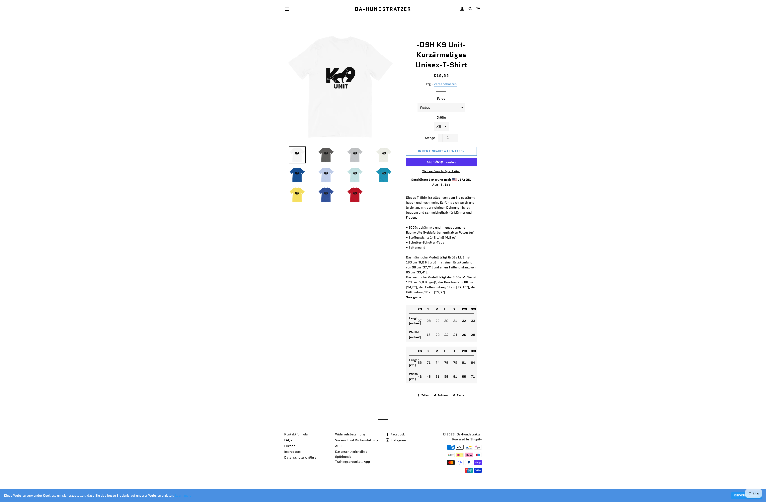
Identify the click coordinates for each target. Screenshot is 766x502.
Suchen (289, 446)
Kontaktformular (296, 434)
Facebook (397, 434)
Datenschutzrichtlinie (300, 457)
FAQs (288, 440)
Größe (441, 117)
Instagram (398, 440)
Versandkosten (445, 84)
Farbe (441, 98)
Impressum (292, 451)
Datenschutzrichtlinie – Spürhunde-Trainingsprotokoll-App (352, 456)
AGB (338, 446)
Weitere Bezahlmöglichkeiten (441, 171)
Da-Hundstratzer (383, 9)
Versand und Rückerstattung (356, 440)
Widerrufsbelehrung (350, 434)
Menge (430, 138)
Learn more (183, 495)
